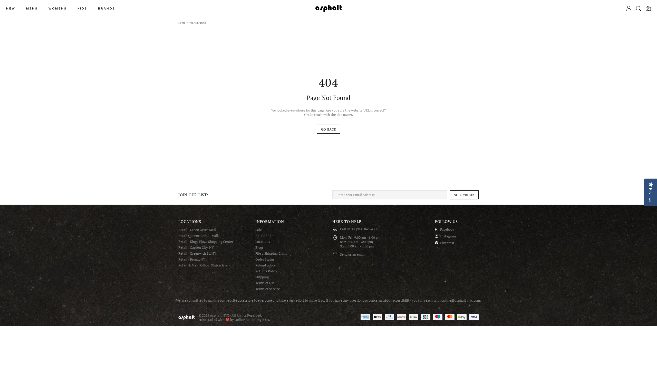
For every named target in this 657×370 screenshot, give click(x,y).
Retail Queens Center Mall (198, 236)
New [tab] (10, 9)
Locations (262, 241)
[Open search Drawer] (638, 8)
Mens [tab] (32, 9)
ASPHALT (186, 317)
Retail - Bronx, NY (191, 259)
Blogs (259, 247)
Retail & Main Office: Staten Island (204, 265)
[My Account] (628, 8)
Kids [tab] (82, 9)
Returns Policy (266, 271)
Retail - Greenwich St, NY (197, 253)
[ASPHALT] (328, 8)
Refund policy (265, 265)
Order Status (264, 259)
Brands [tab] (106, 9)
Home (181, 22)
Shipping (262, 277)
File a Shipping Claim (271, 253)
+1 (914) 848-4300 (365, 229)
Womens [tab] (58, 9)
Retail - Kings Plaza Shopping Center (205, 241)
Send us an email (352, 254)
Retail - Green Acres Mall (197, 230)
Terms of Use (265, 283)
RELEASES (263, 236)
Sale (258, 230)
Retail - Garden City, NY (196, 247)
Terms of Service (267, 289)
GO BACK (328, 129)
